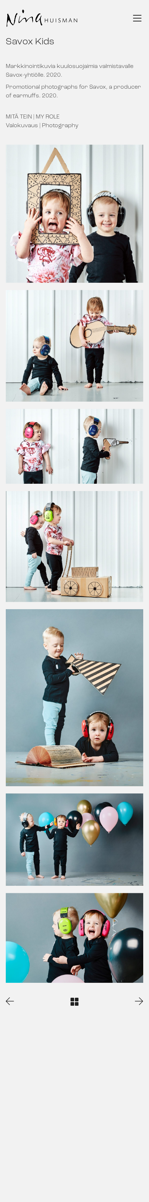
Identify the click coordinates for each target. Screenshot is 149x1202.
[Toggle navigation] (137, 18)
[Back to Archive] (74, 1002)
